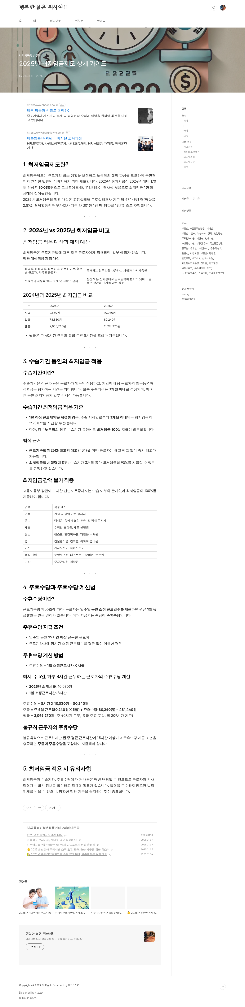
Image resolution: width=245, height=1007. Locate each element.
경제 (186, 120)
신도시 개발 (207, 258)
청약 (209, 268)
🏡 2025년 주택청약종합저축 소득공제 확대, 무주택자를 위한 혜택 (67, 854)
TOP (223, 987)
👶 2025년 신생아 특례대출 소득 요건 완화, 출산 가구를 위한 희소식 (68, 849)
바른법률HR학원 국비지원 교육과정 (54, 138)
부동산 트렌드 (188, 233)
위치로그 (80, 21)
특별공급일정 (216, 243)
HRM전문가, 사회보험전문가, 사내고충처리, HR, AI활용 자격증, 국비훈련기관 (77, 145)
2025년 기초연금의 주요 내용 (45, 835)
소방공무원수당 (189, 273)
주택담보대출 (188, 238)
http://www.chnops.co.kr (42, 104)
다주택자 (203, 273)
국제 (186, 130)
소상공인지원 (188, 243)
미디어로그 (57, 21)
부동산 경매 (189, 157)
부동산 (185, 228)
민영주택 (186, 258)
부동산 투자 (202, 243)
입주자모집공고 (216, 273)
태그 (36, 21)
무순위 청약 (215, 248)
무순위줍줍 (199, 268)
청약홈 (204, 263)
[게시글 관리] (39, 808)
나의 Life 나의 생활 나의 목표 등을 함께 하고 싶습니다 (54, 938)
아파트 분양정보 (191, 152)
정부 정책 (48, 828)
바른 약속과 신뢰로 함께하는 (49, 110)
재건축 (200, 238)
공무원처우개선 (189, 248)
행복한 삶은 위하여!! (43, 7)
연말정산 (218, 233)
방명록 (101, 21)
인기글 (196, 198)
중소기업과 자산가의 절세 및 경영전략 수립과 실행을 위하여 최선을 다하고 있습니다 (77, 118)
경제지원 (209, 238)
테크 (186, 167)
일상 (184, 115)
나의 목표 (33, 828)
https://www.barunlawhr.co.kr (45, 132)
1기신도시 (203, 248)
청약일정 (213, 263)
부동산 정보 (189, 162)
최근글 (185, 198)
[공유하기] (35, 808)
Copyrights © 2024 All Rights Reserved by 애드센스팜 (49, 985)
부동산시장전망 (208, 253)
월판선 (185, 253)
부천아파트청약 (204, 233)
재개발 (210, 228)
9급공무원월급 (197, 228)
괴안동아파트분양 (190, 263)
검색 (214, 8)
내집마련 (194, 253)
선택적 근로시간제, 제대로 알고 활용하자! (52, 839)
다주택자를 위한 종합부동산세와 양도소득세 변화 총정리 (61, 844)
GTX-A (196, 258)
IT (185, 125)
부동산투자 (187, 268)
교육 (186, 135)
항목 (184, 108)
